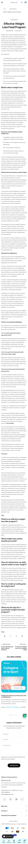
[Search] (21, 2)
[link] (4, 636)
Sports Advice (13, 9)
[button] (18, 715)
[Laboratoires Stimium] (14, 2)
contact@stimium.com (7, 794)
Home (4, 9)
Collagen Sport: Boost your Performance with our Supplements (13, 696)
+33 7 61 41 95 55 (5, 792)
